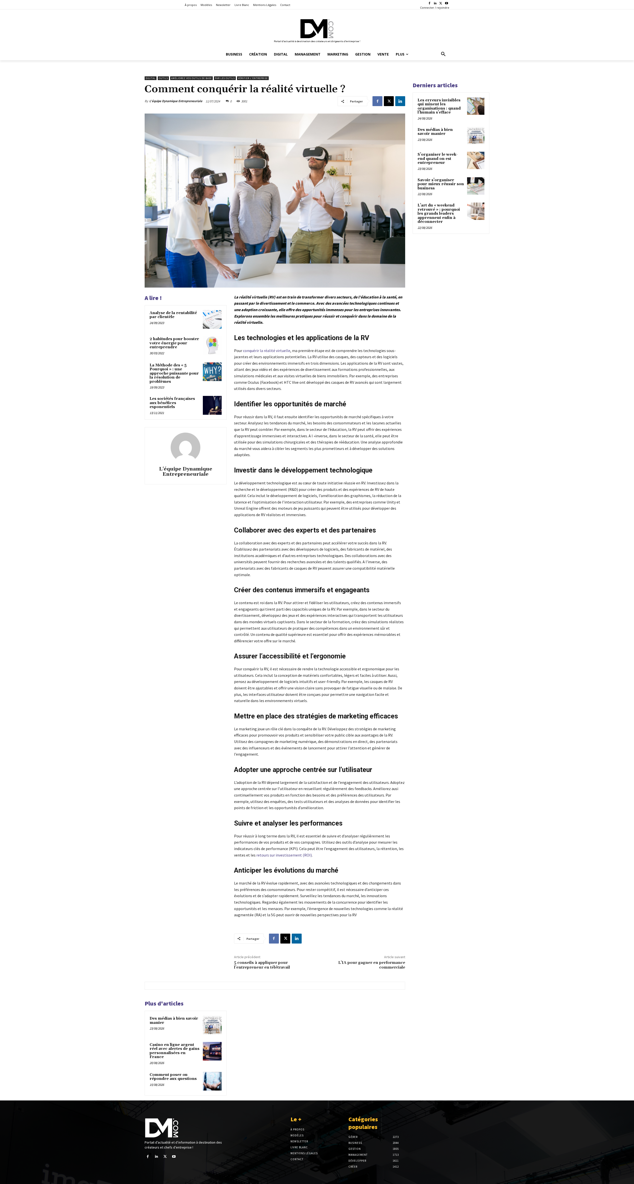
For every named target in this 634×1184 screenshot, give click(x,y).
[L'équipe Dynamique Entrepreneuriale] (185, 447)
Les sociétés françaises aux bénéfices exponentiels (172, 402)
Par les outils (225, 78)
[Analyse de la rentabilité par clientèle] (212, 319)
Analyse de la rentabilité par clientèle (173, 315)
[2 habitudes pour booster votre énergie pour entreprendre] (212, 345)
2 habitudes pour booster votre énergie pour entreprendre (174, 343)
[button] (443, 54)
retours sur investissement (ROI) (284, 855)
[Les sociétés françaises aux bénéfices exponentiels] (212, 405)
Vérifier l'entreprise (253, 78)
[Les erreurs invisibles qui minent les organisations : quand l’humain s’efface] (475, 106)
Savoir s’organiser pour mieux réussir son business (441, 184)
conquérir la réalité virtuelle (266, 350)
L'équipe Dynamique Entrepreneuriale (175, 101)
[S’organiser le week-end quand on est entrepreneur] (475, 160)
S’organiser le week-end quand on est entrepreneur (438, 158)
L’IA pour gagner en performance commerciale (371, 965)
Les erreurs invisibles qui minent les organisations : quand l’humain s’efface (439, 106)
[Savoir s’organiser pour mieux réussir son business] (475, 186)
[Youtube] (446, 3)
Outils (163, 78)
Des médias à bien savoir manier (174, 1020)
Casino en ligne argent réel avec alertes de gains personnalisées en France (174, 1051)
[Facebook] (429, 3)
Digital (151, 78)
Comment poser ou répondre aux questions (173, 1076)
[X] (441, 3)
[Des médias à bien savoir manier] (212, 1025)
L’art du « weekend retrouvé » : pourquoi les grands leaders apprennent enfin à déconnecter (439, 213)
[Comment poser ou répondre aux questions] (212, 1081)
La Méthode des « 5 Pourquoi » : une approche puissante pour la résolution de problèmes (174, 373)
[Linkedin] (435, 3)
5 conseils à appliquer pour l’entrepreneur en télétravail (262, 965)
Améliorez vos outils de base (191, 78)
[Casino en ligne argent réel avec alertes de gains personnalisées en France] (212, 1051)
